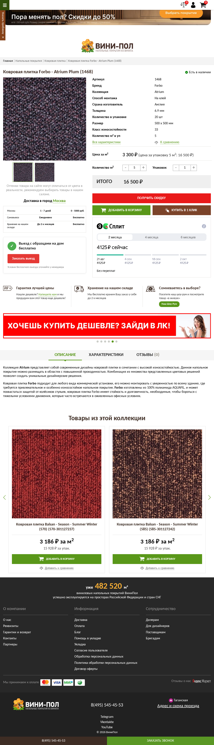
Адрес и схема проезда (178, 706)
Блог (77, 632)
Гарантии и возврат (17, 632)
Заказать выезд (23, 258)
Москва (59, 201)
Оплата (79, 626)
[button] (98, 341)
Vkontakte (107, 722)
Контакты (10, 638)
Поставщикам (156, 632)
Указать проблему (2, 23)
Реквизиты (10, 626)
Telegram (107, 717)
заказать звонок (160, 740)
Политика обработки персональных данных (105, 663)
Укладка (80, 644)
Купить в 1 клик (184, 210)
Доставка (80, 620)
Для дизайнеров (157, 626)
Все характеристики (106, 142)
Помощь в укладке (87, 638)
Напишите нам (47, 294)
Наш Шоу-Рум (169, 304)
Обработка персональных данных (98, 656)
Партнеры (10, 644)
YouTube (107, 727)
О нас (7, 620)
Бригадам (153, 638)
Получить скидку (151, 198)
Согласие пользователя (91, 650)
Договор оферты (86, 669)
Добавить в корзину (125, 210)
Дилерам (152, 620)
